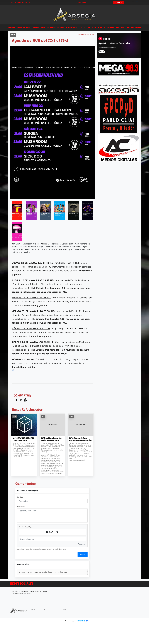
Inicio (11, 27)
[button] (111, 2)
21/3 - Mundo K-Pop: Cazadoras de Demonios (80, 439)
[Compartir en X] (21, 400)
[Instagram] (134, 2)
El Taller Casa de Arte (93, 27)
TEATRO (120, 27)
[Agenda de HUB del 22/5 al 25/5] (17, 210)
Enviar (82, 554)
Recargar (81, 544)
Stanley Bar (23, 27)
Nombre (20, 497)
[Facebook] (130, 2)
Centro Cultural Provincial (63, 27)
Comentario (21, 507)
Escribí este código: (25, 527)
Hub (43, 27)
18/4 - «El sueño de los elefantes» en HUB (51, 439)
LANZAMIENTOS (133, 27)
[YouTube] (138, 2)
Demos (110, 27)
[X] (126, 2)
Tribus (35, 27)
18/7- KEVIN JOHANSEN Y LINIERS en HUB (23, 439)
